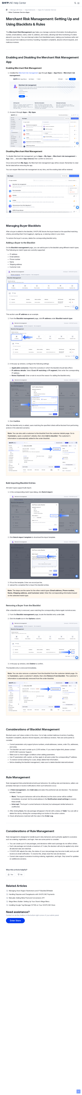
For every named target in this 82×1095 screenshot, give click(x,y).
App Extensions (30, 10)
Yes (11, 874)
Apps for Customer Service (47, 10)
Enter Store (15, 920)
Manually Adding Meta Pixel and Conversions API (27, 898)
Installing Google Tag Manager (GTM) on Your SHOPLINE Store (32, 905)
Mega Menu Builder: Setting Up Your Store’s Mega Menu (29, 901)
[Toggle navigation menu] (78, 3)
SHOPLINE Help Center (7, 10)
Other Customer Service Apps (19, 12)
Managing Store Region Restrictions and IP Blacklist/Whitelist (31, 891)
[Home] (14, 3)
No (21, 874)
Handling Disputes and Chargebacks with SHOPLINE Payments (31, 894)
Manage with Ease (16, 10)
